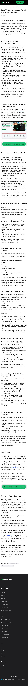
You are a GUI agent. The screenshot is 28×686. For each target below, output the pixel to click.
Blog (2, 7)
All (1, 647)
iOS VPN (3, 598)
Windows (3, 592)
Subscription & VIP (5, 625)
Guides (6, 7)
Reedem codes (4, 637)
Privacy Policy (4, 631)
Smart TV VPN (4, 607)
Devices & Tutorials (5, 619)
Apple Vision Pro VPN (6, 610)
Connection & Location (6, 622)
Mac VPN (3, 595)
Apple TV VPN (4, 604)
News (2, 650)
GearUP (3, 665)
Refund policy (4, 628)
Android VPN (4, 601)
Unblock (3, 656)
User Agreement (5, 634)
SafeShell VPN (20, 110)
